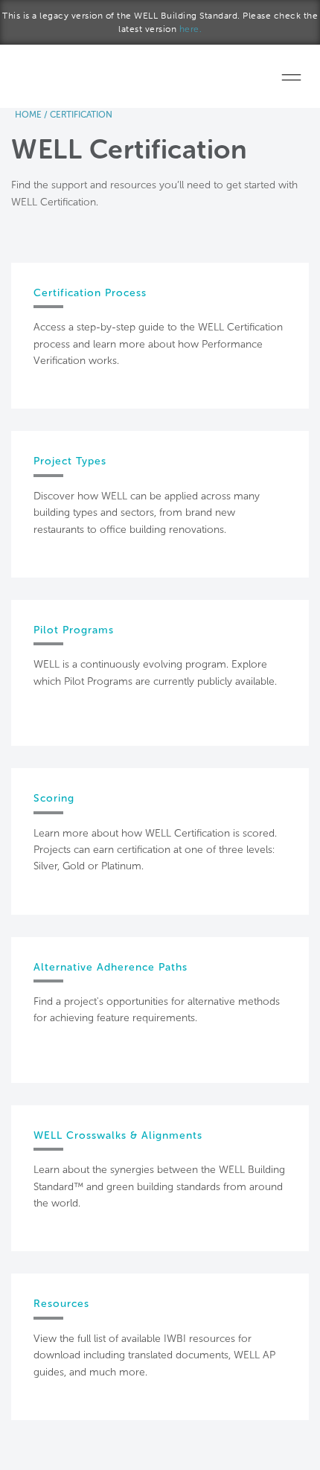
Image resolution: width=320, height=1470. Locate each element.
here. (190, 29)
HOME (28, 114)
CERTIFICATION (81, 114)
